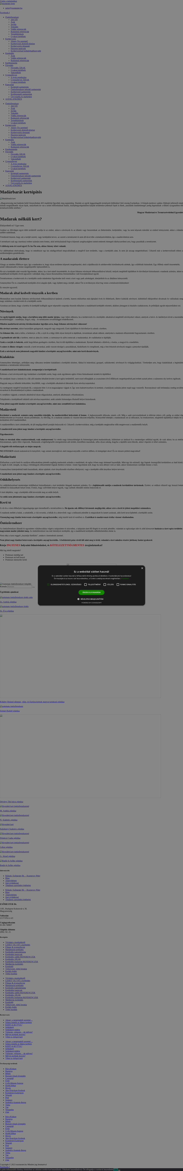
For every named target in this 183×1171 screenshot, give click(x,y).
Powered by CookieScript (92, 603)
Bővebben (125, 578)
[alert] (91, 585)
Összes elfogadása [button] (92, 592)
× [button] (142, 568)
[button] (91, 599)
